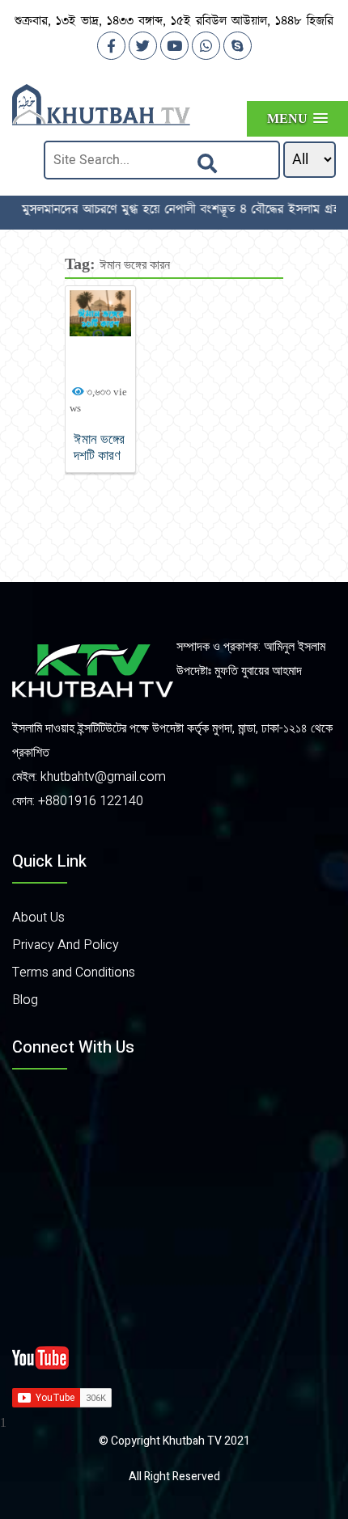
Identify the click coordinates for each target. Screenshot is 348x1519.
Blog (25, 1000)
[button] (297, 118)
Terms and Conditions (73, 972)
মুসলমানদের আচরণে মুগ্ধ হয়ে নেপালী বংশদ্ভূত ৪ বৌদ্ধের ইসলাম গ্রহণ (172, 209)
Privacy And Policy (65, 945)
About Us (38, 917)
